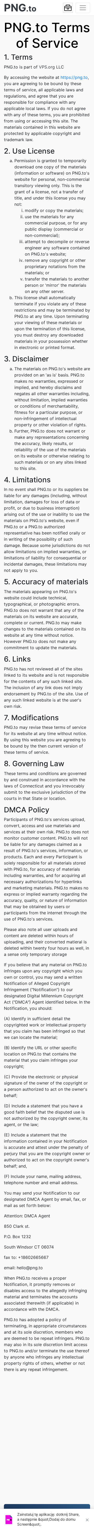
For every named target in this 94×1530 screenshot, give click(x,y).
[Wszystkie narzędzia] (68, 8)
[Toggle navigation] (82, 8)
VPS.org (47, 67)
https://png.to (74, 77)
